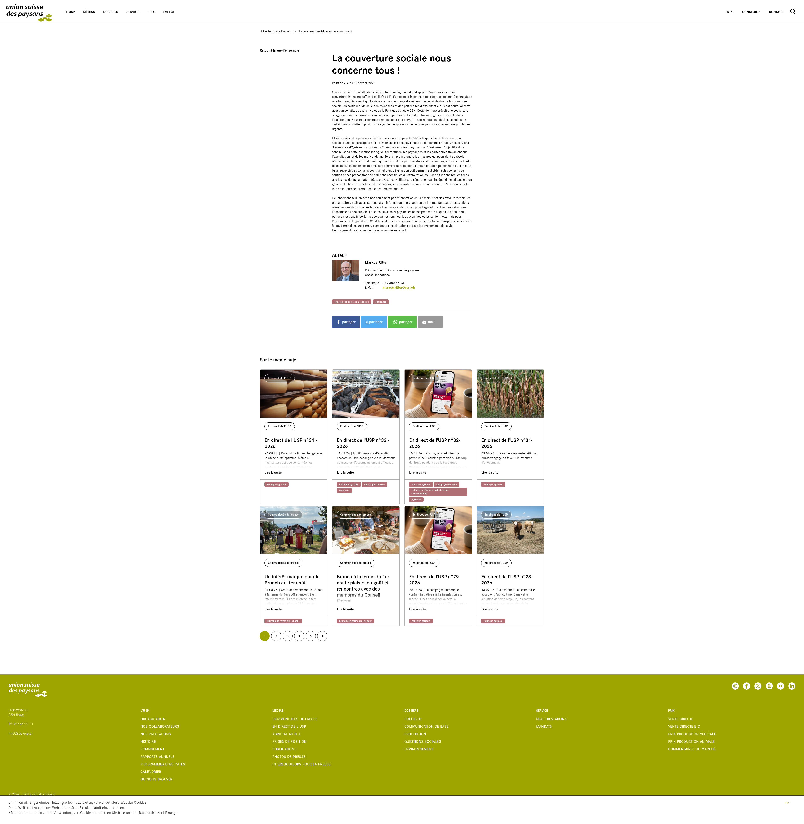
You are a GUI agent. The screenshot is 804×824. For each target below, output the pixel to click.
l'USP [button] (70, 11)
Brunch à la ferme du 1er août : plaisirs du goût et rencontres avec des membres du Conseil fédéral (363, 589)
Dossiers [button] (110, 11)
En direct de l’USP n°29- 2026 (434, 580)
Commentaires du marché (692, 749)
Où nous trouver (156, 779)
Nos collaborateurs (159, 726)
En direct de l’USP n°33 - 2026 (363, 443)
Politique (413, 718)
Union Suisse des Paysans (275, 31)
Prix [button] (151, 11)
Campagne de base (374, 484)
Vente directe (680, 718)
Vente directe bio (684, 726)
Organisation (152, 718)
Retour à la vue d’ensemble (279, 50)
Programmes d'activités (162, 764)
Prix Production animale (691, 741)
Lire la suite (273, 472)
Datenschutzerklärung (157, 812)
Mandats (544, 726)
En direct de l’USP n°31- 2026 (506, 443)
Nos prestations (155, 733)
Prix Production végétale (692, 733)
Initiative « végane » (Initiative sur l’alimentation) (429, 491)
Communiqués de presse (294, 718)
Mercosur (344, 490)
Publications (284, 749)
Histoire (148, 741)
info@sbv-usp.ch (21, 733)
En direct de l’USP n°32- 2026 (434, 443)
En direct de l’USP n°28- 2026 (506, 580)
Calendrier (150, 771)
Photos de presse (288, 756)
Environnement (418, 749)
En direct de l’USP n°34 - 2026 (291, 443)
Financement (152, 749)
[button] (346, 322)
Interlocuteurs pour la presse (301, 764)
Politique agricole (276, 484)
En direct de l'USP (289, 726)
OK (787, 802)
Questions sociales (422, 741)
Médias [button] (89, 11)
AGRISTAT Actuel (286, 733)
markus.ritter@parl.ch (399, 287)
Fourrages (380, 301)
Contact (776, 11)
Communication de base (426, 726)
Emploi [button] (168, 11)
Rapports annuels (157, 756)
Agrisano (416, 499)
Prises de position (289, 741)
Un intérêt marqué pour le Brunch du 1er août (292, 580)
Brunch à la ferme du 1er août (283, 621)
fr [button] (727, 11)
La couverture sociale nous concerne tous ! (325, 31)
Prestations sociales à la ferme (352, 301)
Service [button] (132, 11)
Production (415, 733)
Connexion (751, 11)
